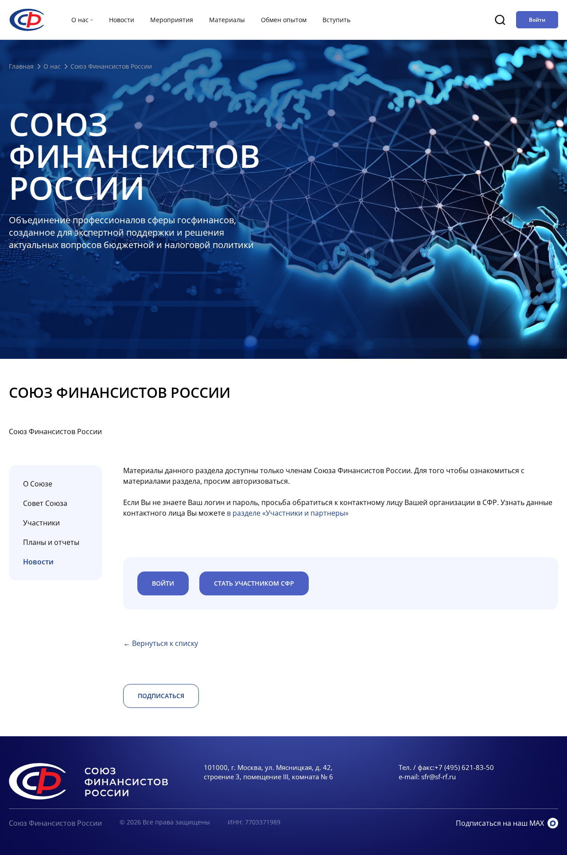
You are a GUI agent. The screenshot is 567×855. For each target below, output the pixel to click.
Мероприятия (171, 20)
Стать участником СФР (254, 583)
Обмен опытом (284, 20)
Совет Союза (45, 503)
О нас (52, 66)
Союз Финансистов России (55, 823)
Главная (21, 66)
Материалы (227, 20)
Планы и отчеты (51, 542)
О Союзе (37, 483)
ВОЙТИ (163, 583)
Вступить (336, 20)
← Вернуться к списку (160, 643)
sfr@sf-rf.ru (438, 776)
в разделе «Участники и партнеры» (288, 513)
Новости (121, 20)
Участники (41, 522)
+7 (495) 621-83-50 (464, 767)
